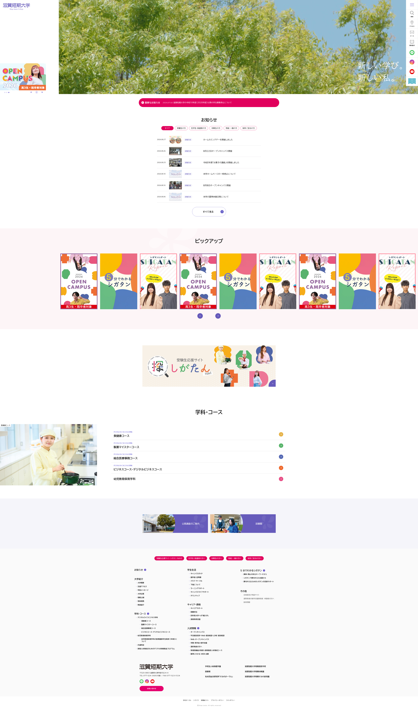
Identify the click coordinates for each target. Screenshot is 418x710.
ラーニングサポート (197, 588)
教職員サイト (205, 700)
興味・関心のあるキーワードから (255, 574)
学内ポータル (187, 700)
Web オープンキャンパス (200, 639)
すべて (167, 128)
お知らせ (138, 570)
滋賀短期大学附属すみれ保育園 (257, 676)
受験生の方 (181, 128)
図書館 (207, 671)
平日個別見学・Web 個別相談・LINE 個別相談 (207, 635)
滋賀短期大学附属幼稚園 (254, 671)
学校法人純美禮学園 (213, 666)
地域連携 (141, 601)
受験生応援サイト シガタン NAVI (169, 558)
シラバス (196, 700)
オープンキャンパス (198, 632)
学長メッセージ (143, 590)
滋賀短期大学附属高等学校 (255, 666)
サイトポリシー (230, 700)
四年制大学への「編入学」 (200, 615)
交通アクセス (142, 586)
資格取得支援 (195, 619)
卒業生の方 (215, 128)
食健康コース (146, 621)
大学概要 (141, 583)
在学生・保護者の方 (198, 128)
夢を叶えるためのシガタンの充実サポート (259, 581)
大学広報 (141, 594)
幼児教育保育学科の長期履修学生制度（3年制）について (159, 640)
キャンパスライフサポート (200, 592)
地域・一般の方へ (234, 558)
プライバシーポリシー (217, 700)
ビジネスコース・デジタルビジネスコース (155, 632)
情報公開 (141, 597)
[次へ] (42, 92)
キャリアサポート (197, 608)
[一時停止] (36, 92)
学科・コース (140, 614)
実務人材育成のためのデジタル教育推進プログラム (156, 649)
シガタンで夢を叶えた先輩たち (255, 578)
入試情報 (191, 628)
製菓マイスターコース (149, 624)
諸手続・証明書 (196, 577)
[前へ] (31, 92)
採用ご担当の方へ (255, 558)
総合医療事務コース (148, 628)
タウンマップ (195, 595)
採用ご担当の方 (248, 128)
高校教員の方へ (196, 646)
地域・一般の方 (231, 128)
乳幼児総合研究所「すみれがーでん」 (219, 676)
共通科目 (141, 645)
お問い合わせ (151, 688)
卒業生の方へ (216, 558)
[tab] (4, 92)
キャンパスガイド (197, 573)
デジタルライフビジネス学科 (148, 617)
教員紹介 (141, 605)
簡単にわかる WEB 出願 (200, 654)
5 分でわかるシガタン (251, 570)
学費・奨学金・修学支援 (199, 643)
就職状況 (194, 612)
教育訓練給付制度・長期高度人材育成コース (206, 650)
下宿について (195, 584)
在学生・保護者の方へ (196, 558)
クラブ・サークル (196, 581)
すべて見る (208, 212)
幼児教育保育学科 (144, 635)
